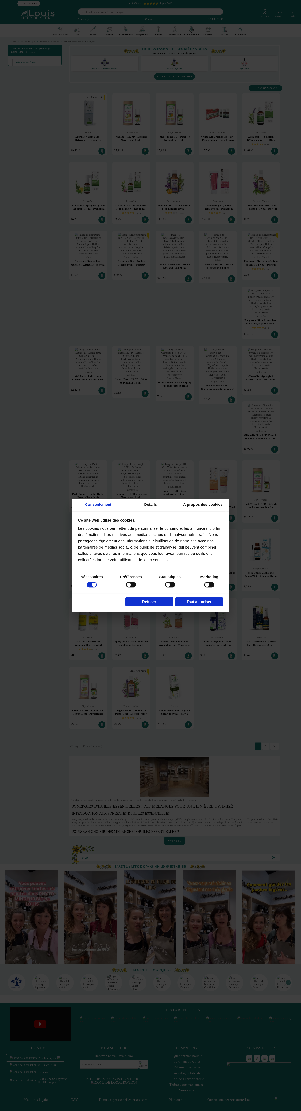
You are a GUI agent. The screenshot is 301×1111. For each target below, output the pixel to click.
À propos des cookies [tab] (202, 505)
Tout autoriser (199, 602)
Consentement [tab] (98, 505)
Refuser (149, 602)
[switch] (131, 585)
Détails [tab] (150, 505)
